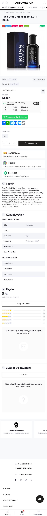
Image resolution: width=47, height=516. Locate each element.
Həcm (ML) (6, 131)
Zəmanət (12, 173)
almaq (4, 204)
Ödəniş (11, 163)
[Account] (45, 3)
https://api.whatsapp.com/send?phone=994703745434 (31, 480)
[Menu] (3, 3)
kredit (4, 207)
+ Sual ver (23, 375)
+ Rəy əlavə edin (23, 304)
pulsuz (39, 204)
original (10, 207)
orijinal (16, 207)
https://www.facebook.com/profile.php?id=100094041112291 (15, 480)
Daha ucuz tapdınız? (8, 90)
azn (29, 202)
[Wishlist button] (43, 91)
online (9, 204)
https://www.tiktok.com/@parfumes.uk (26, 480)
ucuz (40, 202)
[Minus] (4, 143)
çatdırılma (32, 204)
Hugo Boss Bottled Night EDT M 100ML (24, 200)
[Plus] (14, 143)
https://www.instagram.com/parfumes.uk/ (21, 480)
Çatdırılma (14, 153)
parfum (34, 202)
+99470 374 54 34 (23, 468)
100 (5, 136)
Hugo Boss (41, 79)
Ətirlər (25, 202)
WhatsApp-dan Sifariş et (16, 117)
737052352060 (7, 202)
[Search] (7, 3)
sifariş (15, 204)
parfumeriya (22, 204)
